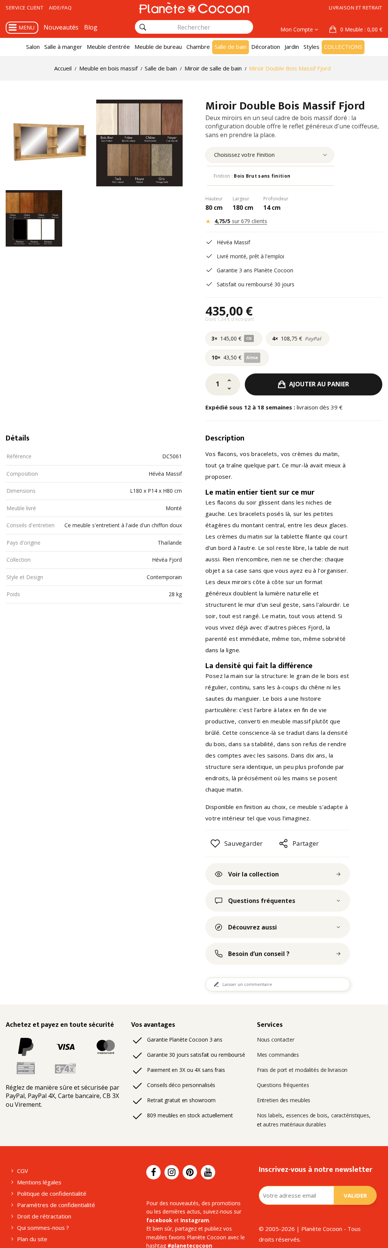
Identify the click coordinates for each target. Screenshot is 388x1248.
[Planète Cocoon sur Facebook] (153, 1172)
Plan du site (32, 1239)
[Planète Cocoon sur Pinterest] (190, 1172)
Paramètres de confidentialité (56, 1205)
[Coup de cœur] (215, 843)
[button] (356, 29)
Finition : (252, 176)
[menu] (269, 155)
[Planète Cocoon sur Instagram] (171, 1172)
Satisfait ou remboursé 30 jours (255, 284)
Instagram (194, 1220)
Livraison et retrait (355, 7)
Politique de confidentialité (51, 1193)
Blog (90, 27)
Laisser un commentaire (247, 984)
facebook (159, 1220)
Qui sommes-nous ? (43, 1227)
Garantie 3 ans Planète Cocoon (255, 270)
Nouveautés (61, 27)
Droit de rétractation (44, 1216)
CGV (22, 1171)
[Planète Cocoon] (194, 8)
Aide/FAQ (60, 7)
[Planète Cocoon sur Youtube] (208, 1172)
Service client (24, 7)
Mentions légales (39, 1182)
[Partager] (283, 843)
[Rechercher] (143, 27)
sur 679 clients (240, 221)
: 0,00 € (361, 29)
